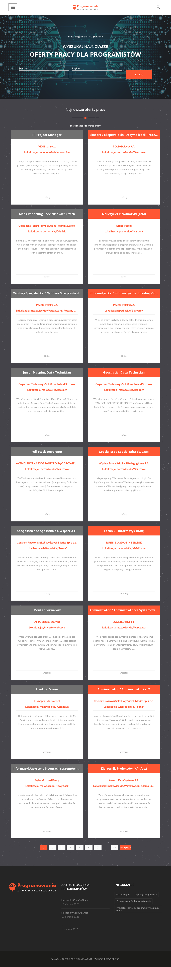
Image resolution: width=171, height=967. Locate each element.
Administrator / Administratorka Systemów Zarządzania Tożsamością (124, 610)
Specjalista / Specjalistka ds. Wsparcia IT (47, 531)
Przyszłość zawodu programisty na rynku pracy (137, 909)
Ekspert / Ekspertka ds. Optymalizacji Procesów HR (124, 135)
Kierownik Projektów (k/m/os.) (124, 768)
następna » (125, 847)
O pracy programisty (146, 894)
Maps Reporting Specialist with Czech (47, 214)
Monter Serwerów (47, 610)
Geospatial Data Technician (123, 372)
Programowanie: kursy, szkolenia (133, 901)
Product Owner (47, 689)
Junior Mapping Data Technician (47, 372)
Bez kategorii (123, 894)
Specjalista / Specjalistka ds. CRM (124, 452)
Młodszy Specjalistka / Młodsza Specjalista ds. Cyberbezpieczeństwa (47, 293)
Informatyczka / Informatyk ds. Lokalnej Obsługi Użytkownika (124, 293)
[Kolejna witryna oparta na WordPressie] (85, 7)
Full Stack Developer (47, 452)
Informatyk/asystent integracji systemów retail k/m (47, 768)
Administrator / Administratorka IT (124, 689)
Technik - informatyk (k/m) (124, 531)
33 (114, 847)
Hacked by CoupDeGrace (74, 900)
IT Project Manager (46, 135)
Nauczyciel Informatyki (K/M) (124, 214)
